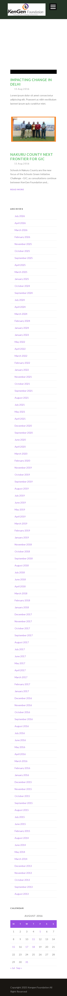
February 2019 (22, 530)
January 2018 (22, 607)
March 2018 (21, 593)
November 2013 (23, 872)
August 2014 (22, 837)
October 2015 (22, 796)
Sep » (19, 968)
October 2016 (22, 712)
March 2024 (21, 313)
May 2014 (20, 851)
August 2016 (22, 726)
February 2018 (22, 600)
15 (13, 946)
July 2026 (20, 216)
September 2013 (24, 886)
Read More (17, 189)
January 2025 (22, 278)
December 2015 (23, 782)
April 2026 (20, 223)
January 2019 (22, 537)
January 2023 (22, 334)
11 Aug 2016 (21, 89)
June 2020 (20, 439)
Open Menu (53, 6)
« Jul (12, 968)
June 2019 (20, 502)
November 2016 (23, 705)
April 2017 (20, 670)
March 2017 (21, 677)
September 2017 (24, 635)
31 (26, 962)
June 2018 (20, 579)
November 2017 (23, 621)
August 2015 (22, 810)
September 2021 (24, 390)
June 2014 (20, 844)
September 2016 (24, 719)
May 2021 (20, 411)
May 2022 (20, 341)
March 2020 (21, 453)
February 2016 (22, 768)
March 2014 (21, 858)
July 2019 (20, 495)
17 (26, 946)
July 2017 (20, 649)
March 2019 (21, 523)
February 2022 (22, 362)
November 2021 (23, 376)
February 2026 (22, 237)
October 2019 (22, 474)
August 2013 (22, 893)
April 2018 (20, 586)
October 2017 (22, 628)
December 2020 (23, 425)
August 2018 (22, 565)
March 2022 (21, 355)
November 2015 (23, 789)
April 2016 (20, 754)
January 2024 (22, 327)
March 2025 (21, 271)
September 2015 (24, 803)
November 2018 (23, 544)
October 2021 (22, 383)
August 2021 (22, 397)
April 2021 (20, 418)
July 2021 (20, 404)
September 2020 (24, 432)
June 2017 (20, 656)
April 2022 (20, 348)
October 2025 (22, 251)
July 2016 (20, 733)
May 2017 (20, 663)
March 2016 (21, 761)
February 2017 (22, 684)
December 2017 (23, 614)
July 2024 (20, 299)
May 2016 (20, 747)
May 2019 (20, 509)
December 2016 (23, 698)
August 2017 (22, 642)
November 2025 (23, 244)
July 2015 (20, 817)
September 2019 (24, 481)
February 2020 (22, 460)
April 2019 (20, 516)
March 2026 (21, 230)
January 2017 (22, 691)
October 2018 (22, 551)
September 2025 (24, 257)
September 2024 (24, 292)
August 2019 (22, 488)
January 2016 (22, 775)
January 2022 (22, 369)
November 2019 (23, 467)
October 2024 (22, 285)
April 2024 (20, 306)
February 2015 (22, 830)
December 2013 (23, 865)
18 (33, 946)
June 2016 (20, 740)
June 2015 (20, 824)
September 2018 (24, 558)
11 (33, 939)
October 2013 (22, 879)
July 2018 (20, 572)
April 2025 (20, 264)
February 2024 (22, 320)
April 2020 (20, 446)
